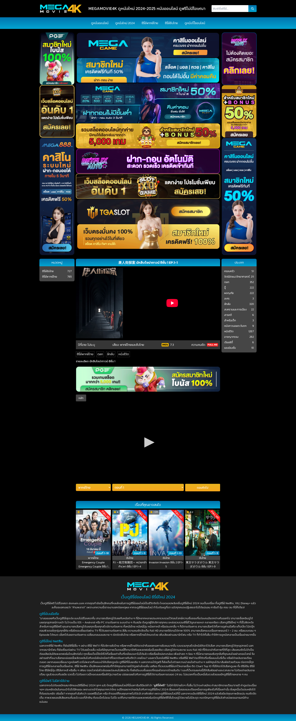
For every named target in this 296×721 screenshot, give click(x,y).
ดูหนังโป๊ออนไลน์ (195, 23)
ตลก (100, 354)
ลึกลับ (110, 354)
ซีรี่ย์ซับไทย (171, 23)
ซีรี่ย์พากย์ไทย (150, 23)
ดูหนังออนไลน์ (99, 23)
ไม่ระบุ (91, 344)
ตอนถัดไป (202, 488)
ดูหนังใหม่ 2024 (125, 23)
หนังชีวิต (123, 354)
